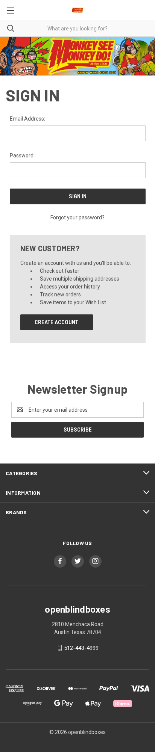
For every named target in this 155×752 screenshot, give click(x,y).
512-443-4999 (81, 648)
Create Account (56, 322)
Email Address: (27, 119)
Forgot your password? (77, 217)
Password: (22, 156)
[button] (77, 56)
